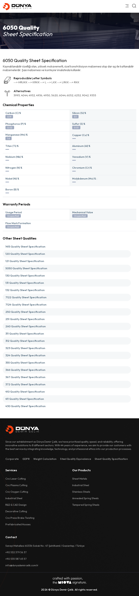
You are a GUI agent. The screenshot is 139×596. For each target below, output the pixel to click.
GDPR (26, 459)
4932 (32, 95)
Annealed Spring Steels (85, 498)
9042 (85, 95)
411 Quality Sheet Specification (24, 399)
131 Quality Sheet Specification (24, 282)
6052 (70, 95)
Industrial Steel (13, 498)
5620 (54, 95)
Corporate (12, 459)
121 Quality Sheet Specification (24, 261)
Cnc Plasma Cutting (16, 485)
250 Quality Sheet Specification (25, 312)
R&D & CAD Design (16, 504)
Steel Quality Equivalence (75, 459)
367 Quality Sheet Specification (25, 377)
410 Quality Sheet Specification (25, 391)
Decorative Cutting (16, 511)
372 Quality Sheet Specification (25, 384)
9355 (93, 95)
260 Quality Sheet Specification (25, 326)
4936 (39, 95)
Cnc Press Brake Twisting (19, 517)
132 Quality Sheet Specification (25, 290)
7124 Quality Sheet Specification (25, 304)
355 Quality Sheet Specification (25, 362)
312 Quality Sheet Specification (25, 341)
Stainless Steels (81, 491)
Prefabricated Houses (18, 524)
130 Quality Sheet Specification (25, 275)
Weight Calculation (44, 459)
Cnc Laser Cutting (15, 478)
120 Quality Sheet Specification (25, 253)
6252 (77, 95)
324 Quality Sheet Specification (25, 355)
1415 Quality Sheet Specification (25, 246)
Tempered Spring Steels (85, 504)
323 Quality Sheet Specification (25, 348)
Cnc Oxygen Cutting (16, 491)
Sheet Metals (79, 478)
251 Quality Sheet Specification (25, 319)
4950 (46, 95)
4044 (24, 95)
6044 (62, 95)
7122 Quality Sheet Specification (25, 297)
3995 (17, 95)
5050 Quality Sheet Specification (26, 268)
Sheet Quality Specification (111, 459)
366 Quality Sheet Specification (25, 370)
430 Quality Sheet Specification (25, 406)
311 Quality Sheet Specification (24, 333)
